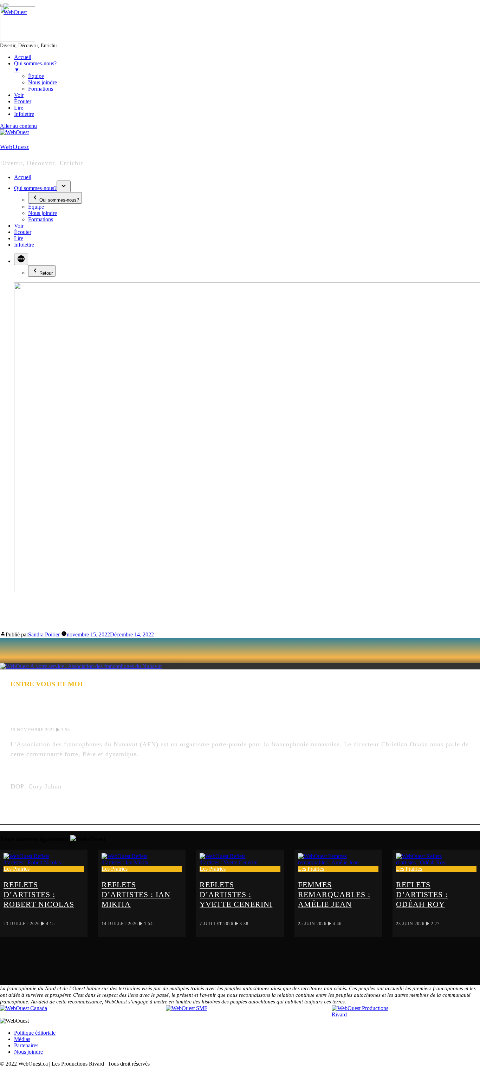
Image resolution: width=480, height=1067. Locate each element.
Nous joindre (42, 213)
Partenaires (26, 1045)
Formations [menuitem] (40, 89)
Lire (18, 238)
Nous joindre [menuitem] (42, 82)
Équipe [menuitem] (36, 76)
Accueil (22, 177)
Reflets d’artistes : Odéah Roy (422, 894)
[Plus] (21, 259)
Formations (40, 219)
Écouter (22, 232)
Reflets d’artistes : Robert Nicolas (39, 894)
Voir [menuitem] (19, 95)
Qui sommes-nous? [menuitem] (35, 66)
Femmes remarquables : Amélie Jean (334, 894)
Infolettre (24, 245)
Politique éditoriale (35, 1033)
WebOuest (14, 146)
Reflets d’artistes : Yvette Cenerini (236, 894)
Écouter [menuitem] (22, 101)
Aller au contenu (18, 126)
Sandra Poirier (44, 634)
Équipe (36, 207)
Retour (46, 273)
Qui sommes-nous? (35, 188)
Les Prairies (17, 869)
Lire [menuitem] (18, 108)
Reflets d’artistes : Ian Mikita (136, 894)
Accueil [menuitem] (22, 57)
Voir (19, 226)
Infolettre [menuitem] (24, 114)
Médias (22, 1039)
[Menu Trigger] (3, 5)
